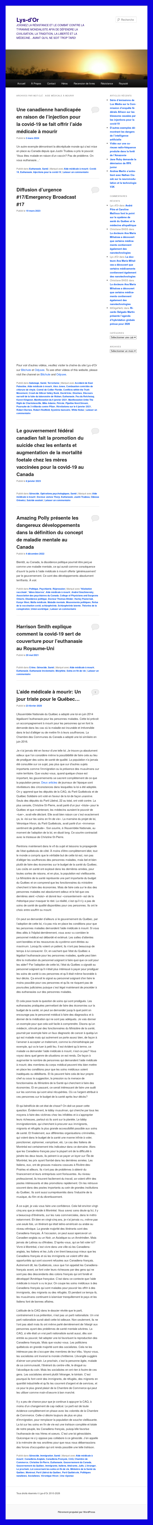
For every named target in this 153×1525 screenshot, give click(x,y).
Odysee (39, 370)
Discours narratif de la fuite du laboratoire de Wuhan (54, 394)
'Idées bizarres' (36, 592)
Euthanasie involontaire (41, 670)
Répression (59, 588)
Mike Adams (49, 403)
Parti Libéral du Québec (48, 1472)
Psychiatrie (45, 588)
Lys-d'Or (27, 20)
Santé (45, 168)
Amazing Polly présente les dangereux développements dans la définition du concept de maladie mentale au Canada (49, 532)
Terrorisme (53, 383)
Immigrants (51, 1465)
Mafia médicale (38, 602)
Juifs (81, 1465)
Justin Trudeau (82, 496)
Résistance (107, 83)
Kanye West (22, 602)
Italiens (62, 1465)
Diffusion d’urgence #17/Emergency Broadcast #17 (46, 197)
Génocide (34, 493)
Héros (64, 83)
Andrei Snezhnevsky (82, 592)
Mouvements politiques (78, 602)
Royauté (123, 83)
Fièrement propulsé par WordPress (76, 1512)
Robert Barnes (24, 409)
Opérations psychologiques (54, 493)
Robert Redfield (41, 409)
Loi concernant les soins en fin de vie (49, 1469)
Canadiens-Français (56, 1459)
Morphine (60, 670)
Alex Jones (59, 386)
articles (53, 782)
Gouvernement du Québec (30, 1465)
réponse (67, 1475)
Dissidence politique (36, 598)
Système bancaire (60, 409)
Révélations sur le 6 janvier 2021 (73, 406)
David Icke (65, 393)
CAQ (71, 1459)
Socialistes (34, 1475)
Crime (32, 667)
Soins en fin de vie (76, 670)
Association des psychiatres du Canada (37, 595)
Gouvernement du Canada (77, 1462)
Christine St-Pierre (39, 1462)
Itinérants (72, 1465)
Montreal (30, 1472)
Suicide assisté (35, 500)
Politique (33, 588)
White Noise (77, 409)
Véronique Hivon (49, 1475)
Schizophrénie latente (69, 605)
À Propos (36, 83)
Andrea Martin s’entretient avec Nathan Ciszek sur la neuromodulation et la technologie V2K (123, 179)
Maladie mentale (56, 602)
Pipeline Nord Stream (76, 403)
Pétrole (60, 403)
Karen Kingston (24, 399)
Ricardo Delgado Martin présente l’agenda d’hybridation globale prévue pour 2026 (122, 316)
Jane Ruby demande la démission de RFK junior (123, 163)
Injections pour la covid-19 (47, 172)
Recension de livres (84, 83)
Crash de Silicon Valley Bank (44, 393)
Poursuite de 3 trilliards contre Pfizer (35, 406)
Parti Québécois (70, 1472)
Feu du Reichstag (85, 396)
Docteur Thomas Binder (60, 598)
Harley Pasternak (83, 598)
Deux (44, 782)
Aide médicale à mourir (76, 168)
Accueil (21, 83)
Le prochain (22, 1469)
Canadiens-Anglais (35, 1459)
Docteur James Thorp (48, 496)
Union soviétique (40, 609)
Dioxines (77, 393)
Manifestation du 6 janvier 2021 (50, 399)
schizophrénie (49, 605)
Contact (51, 83)
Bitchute (26, 370)
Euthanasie (35, 168)
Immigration (46, 1455)
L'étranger (90, 1465)
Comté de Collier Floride (49, 389)
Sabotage (34, 383)
